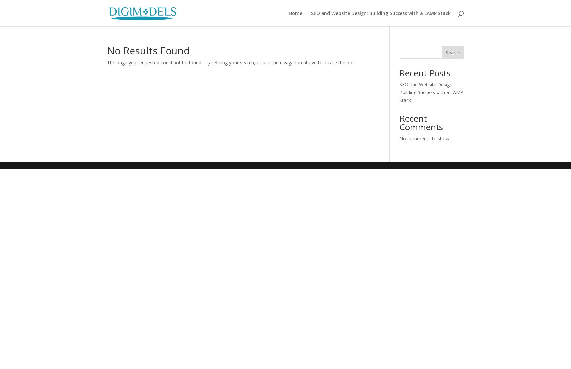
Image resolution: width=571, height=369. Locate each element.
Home (295, 13)
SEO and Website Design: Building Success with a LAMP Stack (381, 13)
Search (453, 52)
